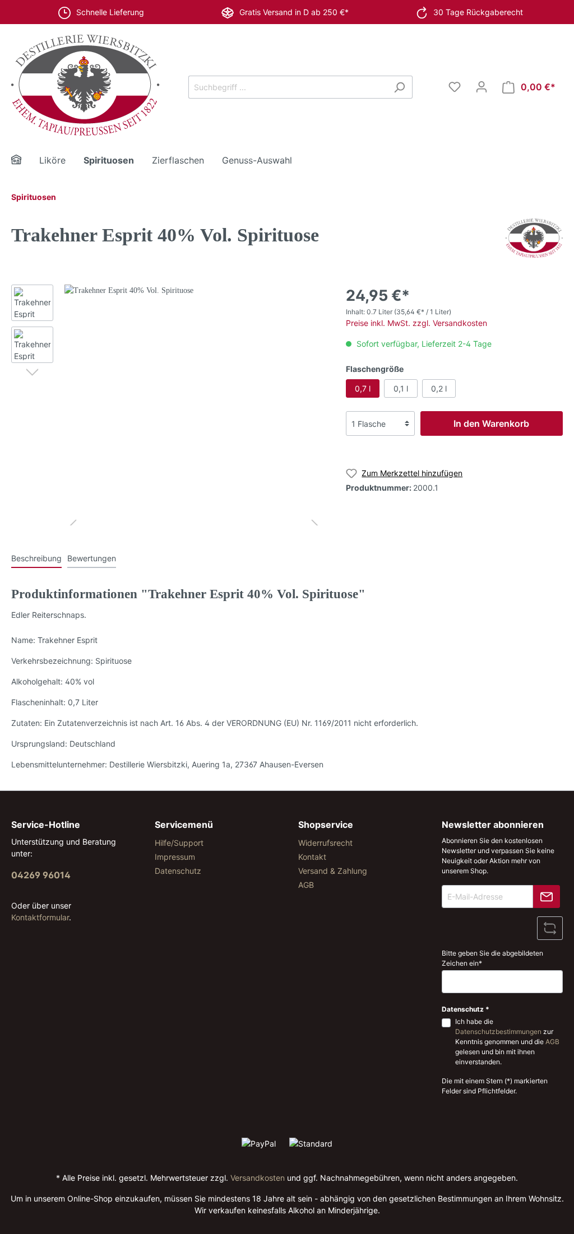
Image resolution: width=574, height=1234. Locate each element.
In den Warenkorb (491, 423)
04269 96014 (41, 875)
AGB (306, 885)
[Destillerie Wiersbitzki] (534, 237)
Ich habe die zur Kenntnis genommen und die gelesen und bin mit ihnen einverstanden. (507, 1041)
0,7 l (363, 388)
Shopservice (325, 824)
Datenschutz (178, 871)
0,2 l (439, 388)
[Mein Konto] (481, 87)
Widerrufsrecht (325, 842)
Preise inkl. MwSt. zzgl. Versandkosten (416, 323)
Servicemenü (184, 824)
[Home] (25, 161)
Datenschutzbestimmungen (498, 1031)
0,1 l (401, 388)
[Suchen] (399, 87)
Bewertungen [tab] (91, 558)
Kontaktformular (40, 917)
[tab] (36, 558)
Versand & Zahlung (332, 871)
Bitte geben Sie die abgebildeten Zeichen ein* (492, 958)
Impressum (175, 857)
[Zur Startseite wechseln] (85, 85)
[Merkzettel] (454, 87)
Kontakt (312, 857)
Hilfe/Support (179, 842)
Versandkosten (257, 1177)
